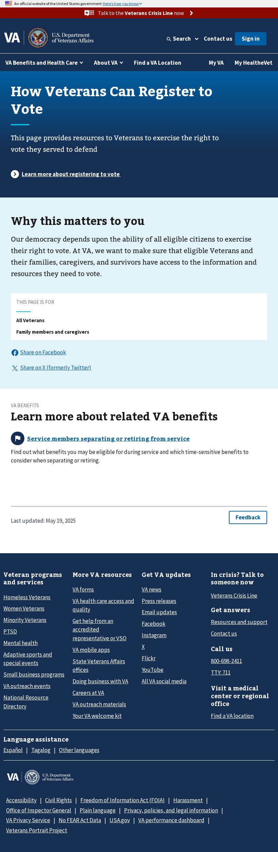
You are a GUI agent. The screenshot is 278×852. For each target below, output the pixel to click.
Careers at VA (88, 693)
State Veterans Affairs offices (99, 665)
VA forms (83, 589)
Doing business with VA (100, 681)
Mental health (20, 643)
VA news (151, 589)
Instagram (154, 635)
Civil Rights (58, 800)
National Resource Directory (25, 702)
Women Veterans (23, 608)
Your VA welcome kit (97, 716)
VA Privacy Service (28, 820)
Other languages (79, 750)
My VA (216, 62)
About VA (106, 62)
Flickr (149, 658)
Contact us (218, 38)
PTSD (10, 631)
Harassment (188, 800)
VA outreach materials (99, 704)
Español (13, 750)
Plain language (98, 810)
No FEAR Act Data (80, 820)
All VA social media (164, 681)
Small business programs (33, 674)
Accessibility (21, 800)
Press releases (159, 601)
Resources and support (239, 622)
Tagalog (41, 750)
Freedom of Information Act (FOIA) (122, 800)
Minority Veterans (24, 620)
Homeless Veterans (27, 597)
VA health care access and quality (103, 605)
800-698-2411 (226, 661)
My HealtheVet (254, 62)
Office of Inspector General (38, 810)
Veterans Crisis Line (234, 595)
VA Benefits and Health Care (41, 62)
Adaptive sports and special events (27, 659)
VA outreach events (27, 686)
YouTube (152, 669)
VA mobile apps (91, 649)
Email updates (159, 612)
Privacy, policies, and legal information (171, 810)
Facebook (153, 623)
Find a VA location (232, 716)
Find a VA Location (157, 62)
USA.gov (120, 820)
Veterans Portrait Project (36, 830)
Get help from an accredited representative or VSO (99, 629)
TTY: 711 (221, 672)
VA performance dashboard (171, 820)
